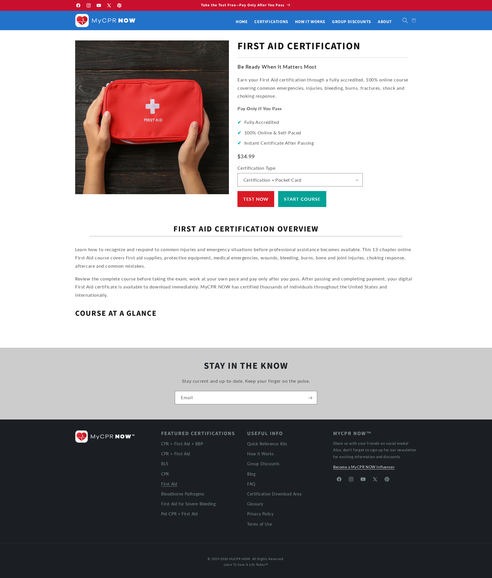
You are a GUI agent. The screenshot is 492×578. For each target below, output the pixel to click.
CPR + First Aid (175, 453)
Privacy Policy (260, 513)
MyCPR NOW (239, 559)
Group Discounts (263, 463)
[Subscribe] (310, 398)
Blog (251, 473)
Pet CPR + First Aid (179, 513)
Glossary (255, 503)
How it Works (260, 453)
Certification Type (256, 168)
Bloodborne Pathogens (182, 493)
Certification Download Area (274, 493)
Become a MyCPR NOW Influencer (364, 467)
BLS (165, 463)
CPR (165, 473)
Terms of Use (259, 523)
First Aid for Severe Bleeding (188, 503)
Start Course (302, 199)
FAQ (251, 483)
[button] (405, 20)
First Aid (169, 483)
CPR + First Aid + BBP (182, 443)
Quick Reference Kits (267, 443)
